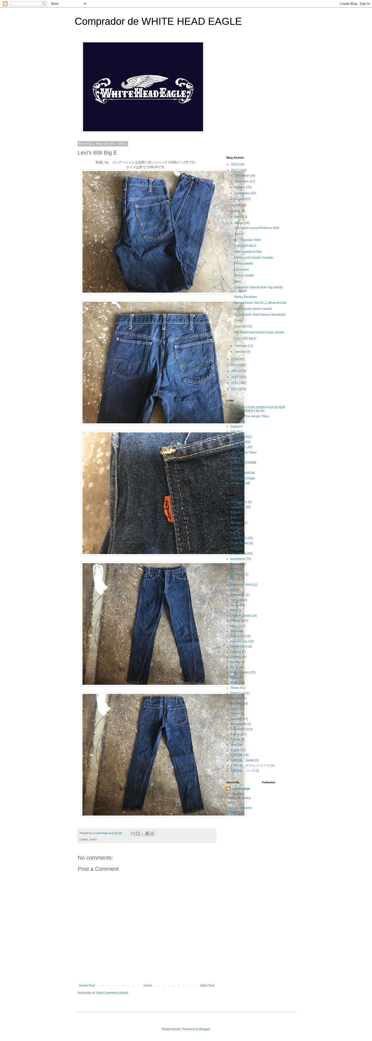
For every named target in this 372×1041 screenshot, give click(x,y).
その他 (234, 750)
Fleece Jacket (243, 263)
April (238, 217)
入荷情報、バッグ (242, 770)
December (242, 175)
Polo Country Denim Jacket (253, 309)
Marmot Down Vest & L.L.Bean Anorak (260, 303)
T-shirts (235, 739)
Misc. (233, 626)
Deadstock (237, 559)
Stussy (234, 713)
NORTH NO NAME (243, 462)
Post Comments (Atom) (112, 993)
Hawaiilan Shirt (240, 584)
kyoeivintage (241, 788)
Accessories (238, 502)
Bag (233, 517)
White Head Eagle (242, 478)
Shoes (234, 688)
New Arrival (238, 636)
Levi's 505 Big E (245, 338)
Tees (237, 281)
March (239, 223)
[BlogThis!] (137, 833)
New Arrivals (238, 641)
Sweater (236, 719)
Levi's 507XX (243, 326)
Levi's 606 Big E (245, 246)
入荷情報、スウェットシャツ (250, 765)
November (242, 181)
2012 (235, 383)
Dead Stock (238, 553)
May (238, 211)
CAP (233, 533)
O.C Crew (237, 468)
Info (232, 590)
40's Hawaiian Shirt (247, 240)
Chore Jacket (239, 543)
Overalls (236, 657)
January (240, 351)
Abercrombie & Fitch (248, 252)
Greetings (237, 574)
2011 (235, 389)
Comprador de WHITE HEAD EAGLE (158, 21)
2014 (235, 371)
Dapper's (236, 426)
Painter (235, 662)
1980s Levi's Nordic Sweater (253, 257)
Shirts (238, 320)
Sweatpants (238, 724)
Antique (235, 512)
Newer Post (87, 985)
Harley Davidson (245, 297)
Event (234, 569)
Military (235, 620)
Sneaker (236, 698)
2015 (235, 365)
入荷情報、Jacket (242, 760)
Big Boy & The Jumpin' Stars (249, 416)
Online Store (238, 646)
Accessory (237, 507)
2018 (235, 164)
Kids (233, 610)
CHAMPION (238, 538)
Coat (233, 548)
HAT (233, 579)
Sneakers (236, 703)
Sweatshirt (237, 729)
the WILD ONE (240, 483)
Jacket (238, 234)
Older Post (207, 985)
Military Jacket (244, 275)
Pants (234, 667)
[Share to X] (142, 833)
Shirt (233, 683)
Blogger (204, 1029)
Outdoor (235, 652)
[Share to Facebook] (147, 833)
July (238, 205)
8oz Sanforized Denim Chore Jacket (259, 332)
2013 (235, 377)
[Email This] (133, 833)
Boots (234, 527)
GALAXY (236, 431)
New (233, 631)
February (241, 346)
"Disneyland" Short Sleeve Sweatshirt (259, 314)
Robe (234, 677)
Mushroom (237, 457)
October (240, 187)
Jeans (93, 839)
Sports (234, 708)
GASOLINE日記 (241, 437)
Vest (233, 745)
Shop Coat (237, 693)
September (243, 193)
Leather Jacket (240, 615)
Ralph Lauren (239, 672)
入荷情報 (236, 755)
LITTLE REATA (240, 442)
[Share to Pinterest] (152, 833)
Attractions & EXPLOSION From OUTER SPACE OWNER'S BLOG (257, 409)
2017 (235, 170)
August (240, 199)
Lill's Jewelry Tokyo (243, 452)
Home (147, 985)
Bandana (236, 522)
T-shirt (234, 734)
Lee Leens (241, 269)
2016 (235, 359)
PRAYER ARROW (242, 473)
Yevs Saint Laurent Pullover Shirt (256, 228)
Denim (234, 564)
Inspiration (237, 595)
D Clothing (237, 421)
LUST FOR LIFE (241, 447)
